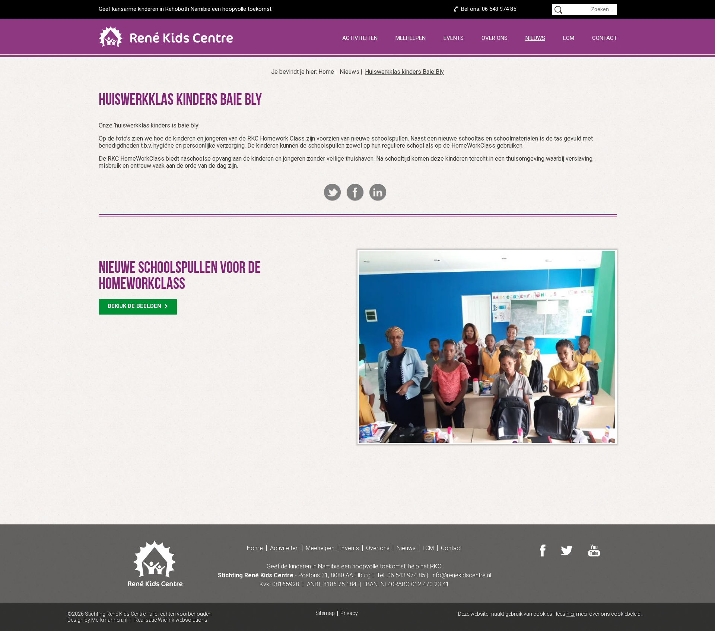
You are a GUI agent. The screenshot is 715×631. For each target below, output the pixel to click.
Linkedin (378, 192)
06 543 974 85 (499, 9)
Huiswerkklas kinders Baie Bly (404, 72)
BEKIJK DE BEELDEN (135, 306)
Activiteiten (360, 38)
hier (570, 614)
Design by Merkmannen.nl (97, 620)
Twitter (332, 192)
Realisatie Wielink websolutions (170, 620)
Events (454, 38)
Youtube (594, 550)
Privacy (349, 613)
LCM (568, 38)
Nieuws (535, 38)
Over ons (495, 38)
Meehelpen (410, 38)
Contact (604, 38)
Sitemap (325, 613)
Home (326, 72)
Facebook (355, 192)
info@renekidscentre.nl (461, 575)
